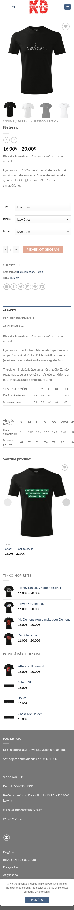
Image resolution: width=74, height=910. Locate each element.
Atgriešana (10, 875)
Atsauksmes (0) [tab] (13, 326)
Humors (14, 277)
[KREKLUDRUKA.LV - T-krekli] (38, 7)
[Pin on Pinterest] (35, 286)
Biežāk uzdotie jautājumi (20, 859)
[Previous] (9, 60)
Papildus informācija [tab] (18, 318)
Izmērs (7, 219)
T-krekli (24, 121)
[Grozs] (67, 7)
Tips (5, 206)
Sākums (8, 121)
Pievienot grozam (43, 249)
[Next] (64, 60)
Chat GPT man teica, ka (19, 548)
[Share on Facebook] (13, 286)
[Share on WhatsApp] (6, 286)
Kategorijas (11, 867)
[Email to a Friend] (28, 286)
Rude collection (46, 121)
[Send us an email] (6, 837)
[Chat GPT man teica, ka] (37, 502)
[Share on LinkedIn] (42, 286)
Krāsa (6, 231)
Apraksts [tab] (9, 310)
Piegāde (8, 852)
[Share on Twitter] (21, 286)
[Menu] (5, 7)
